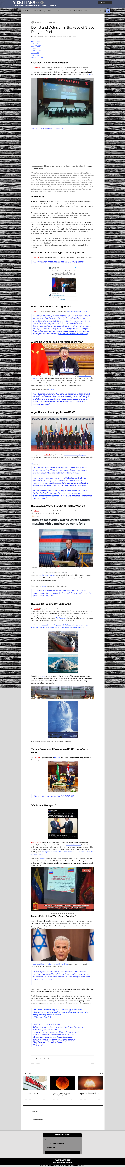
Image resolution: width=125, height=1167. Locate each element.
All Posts (25, 11)
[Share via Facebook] (32, 1058)
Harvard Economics (81, 11)
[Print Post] (48, 1058)
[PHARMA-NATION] (35, 1083)
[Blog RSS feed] (108, 11)
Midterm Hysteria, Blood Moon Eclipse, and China (61, 1094)
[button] (100, 10)
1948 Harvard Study (38, 11)
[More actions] (93, 22)
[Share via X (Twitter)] (36, 1058)
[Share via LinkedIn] (40, 1058)
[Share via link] (44, 1058)
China (50, 11)
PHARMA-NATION (31, 1093)
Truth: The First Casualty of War (89, 1094)
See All (101, 1073)
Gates (58, 11)
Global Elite (67, 11)
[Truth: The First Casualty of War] (90, 1083)
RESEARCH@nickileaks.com (62, 1150)
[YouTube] (37, 2)
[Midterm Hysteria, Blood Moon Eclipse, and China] (62, 1083)
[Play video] (62, 145)
